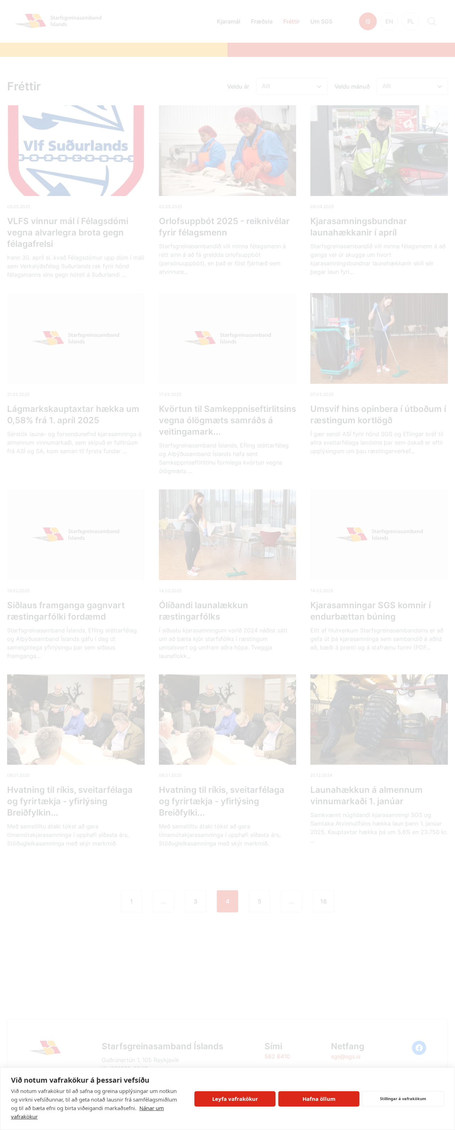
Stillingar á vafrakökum (403, 1098)
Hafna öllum (319, 1098)
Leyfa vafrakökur (235, 1098)
